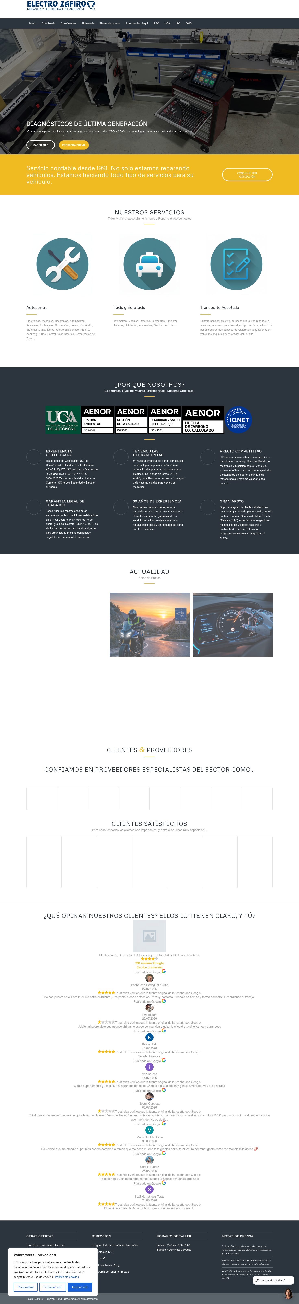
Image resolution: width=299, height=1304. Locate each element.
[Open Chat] (288, 1293)
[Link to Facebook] (239, 9)
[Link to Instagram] (263, 9)
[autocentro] (62, 264)
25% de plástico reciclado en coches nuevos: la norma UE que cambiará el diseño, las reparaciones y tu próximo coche (246, 1249)
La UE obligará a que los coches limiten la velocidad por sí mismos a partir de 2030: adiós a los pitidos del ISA (247, 1274)
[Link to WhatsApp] (251, 9)
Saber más (40, 106)
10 (164, 149)
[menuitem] (32, 23)
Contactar (73, 106)
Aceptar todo (80, 1287)
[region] (53, 1272)
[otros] (236, 264)
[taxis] (149, 264)
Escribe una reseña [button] (150, 967)
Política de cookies (67, 1277)
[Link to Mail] (257, 9)
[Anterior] (3, 87)
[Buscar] (270, 23)
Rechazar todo (52, 1287)
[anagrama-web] (61, 9)
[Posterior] (295, 87)
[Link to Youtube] (245, 9)
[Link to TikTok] (269, 9)
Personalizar (26, 1287)
